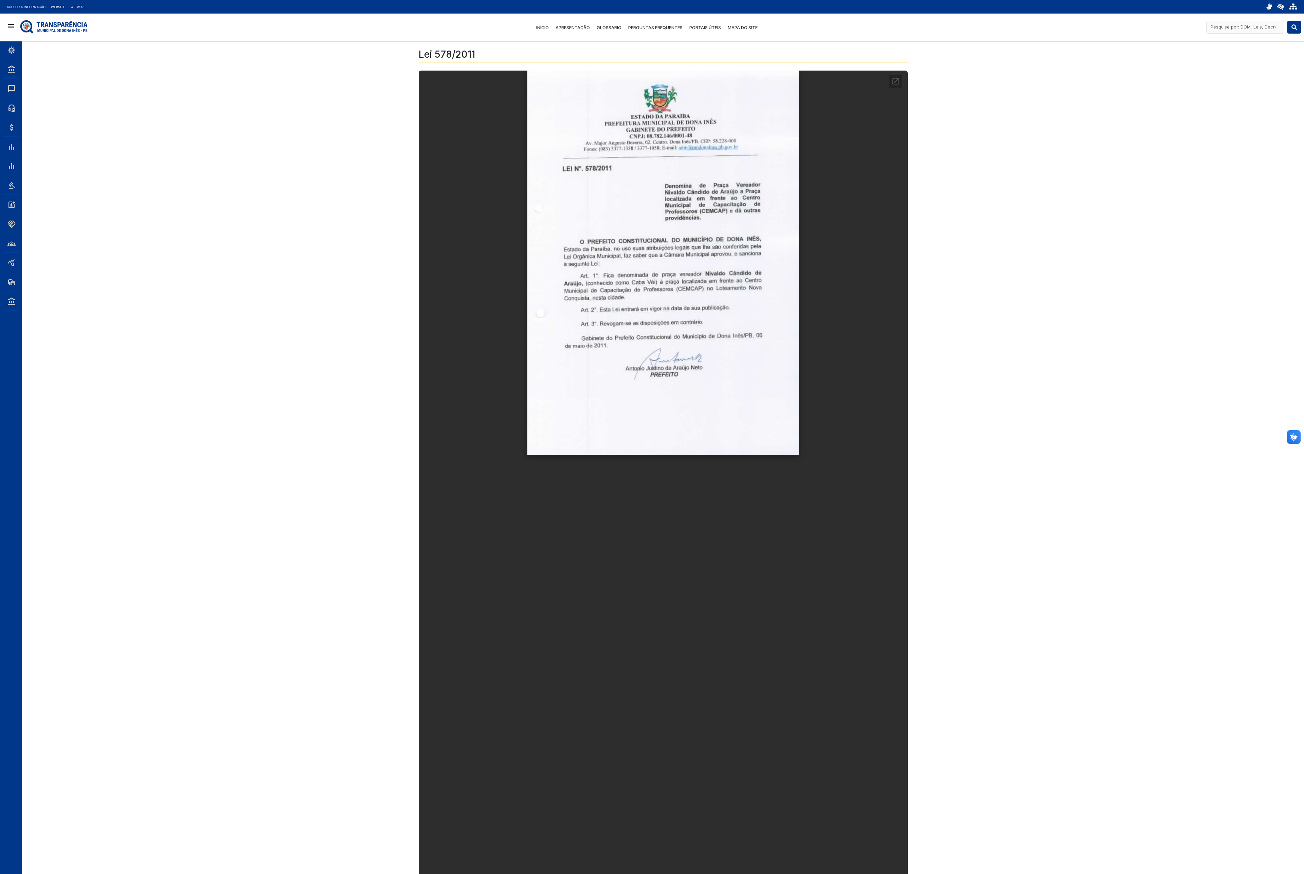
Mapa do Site (743, 27)
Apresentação (573, 27)
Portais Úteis (705, 27)
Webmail (78, 7)
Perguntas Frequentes (655, 27)
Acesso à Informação (26, 7)
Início (542, 27)
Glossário (609, 27)
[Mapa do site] (1293, 7)
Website (58, 7)
